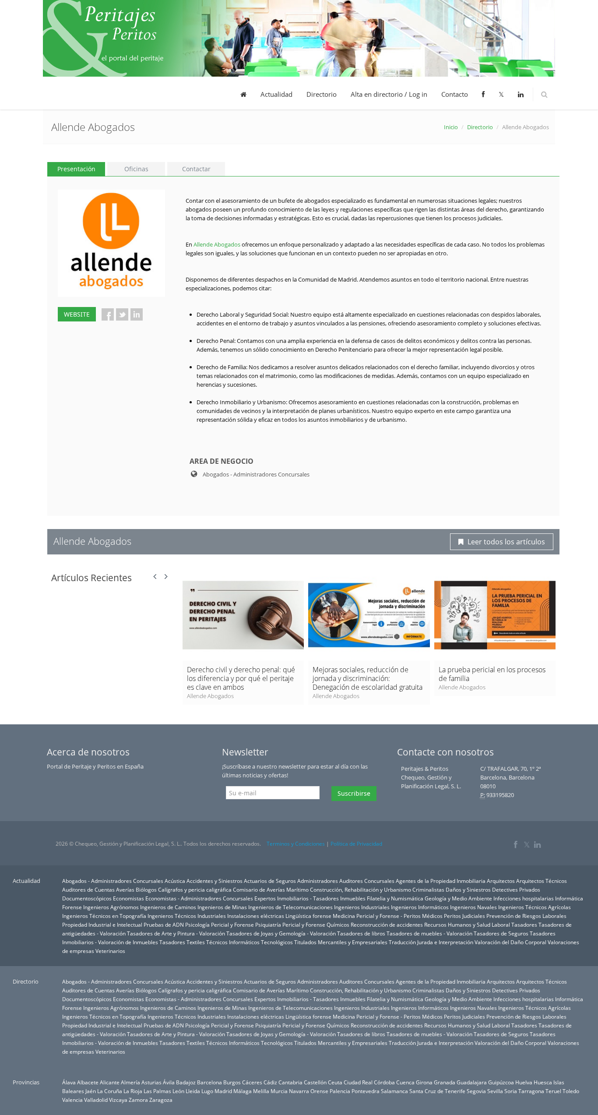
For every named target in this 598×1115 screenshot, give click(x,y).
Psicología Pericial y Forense (219, 924)
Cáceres (252, 1082)
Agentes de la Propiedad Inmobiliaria (440, 880)
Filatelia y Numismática (395, 898)
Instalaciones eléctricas (255, 915)
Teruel (553, 1090)
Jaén (90, 1090)
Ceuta (335, 1082)
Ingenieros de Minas (222, 906)
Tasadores (524, 924)
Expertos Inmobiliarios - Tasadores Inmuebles (310, 898)
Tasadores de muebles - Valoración (429, 933)
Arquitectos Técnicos (541, 880)
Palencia (340, 1090)
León (178, 1090)
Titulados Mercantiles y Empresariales (340, 942)
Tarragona (531, 1090)
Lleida (193, 1090)
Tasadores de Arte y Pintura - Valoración (176, 933)
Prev (155, 577)
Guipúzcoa (501, 1082)
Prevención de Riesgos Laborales (526, 915)
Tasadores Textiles (182, 942)
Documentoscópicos (87, 898)
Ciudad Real (358, 1082)
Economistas (128, 898)
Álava (69, 1082)
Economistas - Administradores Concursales (199, 898)
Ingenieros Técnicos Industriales (187, 915)
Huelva (523, 1082)
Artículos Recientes (91, 578)
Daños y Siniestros (468, 889)
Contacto (454, 94)
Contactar (196, 169)
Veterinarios (110, 950)
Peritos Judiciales (464, 915)
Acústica (175, 880)
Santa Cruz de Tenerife (437, 1090)
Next (166, 577)
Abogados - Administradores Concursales (112, 880)
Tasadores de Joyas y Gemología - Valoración (281, 933)
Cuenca (405, 1082)
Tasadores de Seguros (501, 933)
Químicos (338, 924)
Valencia (72, 1099)
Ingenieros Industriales (362, 906)
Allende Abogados (216, 244)
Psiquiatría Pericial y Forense (290, 924)
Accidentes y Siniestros (214, 880)
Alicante (110, 1082)
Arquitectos (501, 880)
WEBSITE (77, 314)
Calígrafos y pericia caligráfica (195, 889)
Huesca (543, 1082)
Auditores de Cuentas (88, 889)
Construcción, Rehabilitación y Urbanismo (360, 889)
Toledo (571, 1090)
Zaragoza (160, 1099)
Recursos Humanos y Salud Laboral (467, 924)
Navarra (299, 1090)
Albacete (87, 1082)
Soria (510, 1090)
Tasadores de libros (361, 933)
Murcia (279, 1090)
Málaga (242, 1090)
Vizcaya (118, 1099)
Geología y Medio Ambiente (458, 898)
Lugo (207, 1090)
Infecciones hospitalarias (523, 898)
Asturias (151, 1082)
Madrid (223, 1090)
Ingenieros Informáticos (420, 906)
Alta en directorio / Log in (389, 94)
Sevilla (495, 1090)
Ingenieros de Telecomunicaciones (290, 906)
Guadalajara (472, 1082)
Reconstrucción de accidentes (387, 924)
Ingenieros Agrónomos (111, 906)
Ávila (169, 1082)
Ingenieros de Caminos (168, 906)
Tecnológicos (277, 942)
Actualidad (276, 94)
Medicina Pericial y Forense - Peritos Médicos (388, 915)
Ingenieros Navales (473, 906)
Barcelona (209, 1082)
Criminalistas (428, 889)
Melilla (261, 1090)
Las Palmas (157, 1090)
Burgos (232, 1082)
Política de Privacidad (356, 843)
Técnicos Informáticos (233, 942)
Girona (424, 1082)
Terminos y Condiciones (296, 843)
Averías (125, 889)
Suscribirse (354, 793)
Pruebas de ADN (164, 924)
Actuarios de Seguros (270, 880)
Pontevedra (366, 1090)
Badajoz (186, 1082)
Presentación (76, 169)
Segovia (476, 1090)
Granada (444, 1082)
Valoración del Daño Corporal (510, 942)
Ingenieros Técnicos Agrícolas (534, 906)
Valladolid (96, 1099)
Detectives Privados (516, 889)
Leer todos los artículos (506, 542)
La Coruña (109, 1090)
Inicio (451, 127)
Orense (319, 1090)
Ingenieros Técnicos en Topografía (104, 915)
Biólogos (146, 889)
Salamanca (394, 1090)
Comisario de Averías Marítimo (271, 889)
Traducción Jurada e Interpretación (431, 942)
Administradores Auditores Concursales (345, 880)
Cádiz (270, 1082)
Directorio (321, 94)
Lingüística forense (308, 915)
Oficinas (136, 169)
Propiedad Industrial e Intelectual (102, 924)
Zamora (138, 1099)
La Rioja (132, 1090)
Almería (130, 1082)
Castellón (315, 1082)
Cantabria (290, 1082)
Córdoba (384, 1082)
